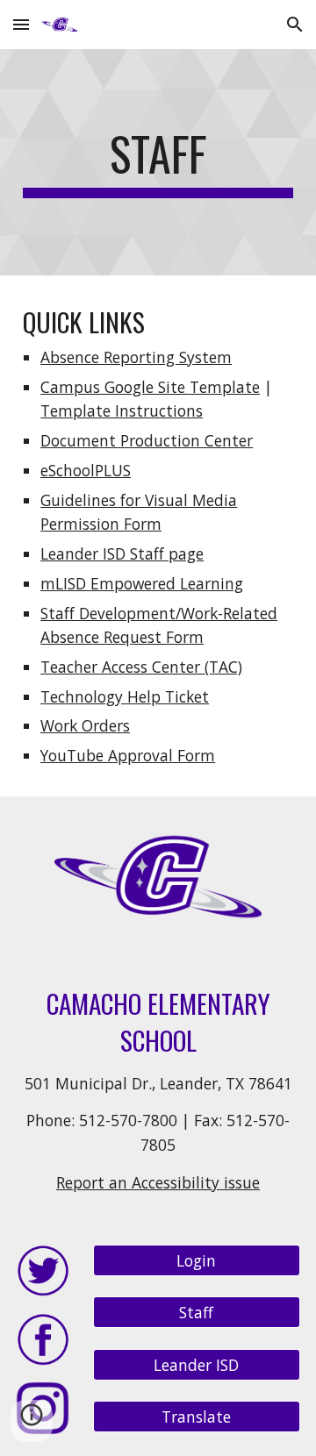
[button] (21, 24)
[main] (158, 162)
